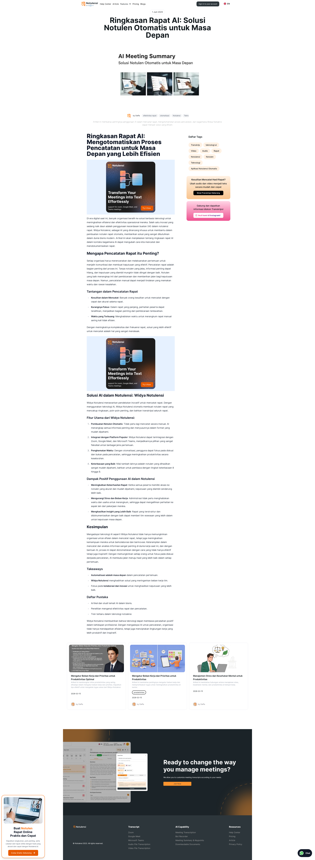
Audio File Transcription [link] (139, 844)
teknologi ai (211, 145)
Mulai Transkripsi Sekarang (208, 193)
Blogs (143, 4)
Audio (205, 151)
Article (116, 4)
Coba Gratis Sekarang (21, 853)
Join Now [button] (177, 784)
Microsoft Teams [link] (136, 840)
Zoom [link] (131, 832)
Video (193, 151)
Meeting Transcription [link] (185, 832)
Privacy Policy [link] (235, 844)
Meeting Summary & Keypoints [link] (189, 840)
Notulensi (195, 157)
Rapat (216, 151)
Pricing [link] (232, 836)
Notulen (209, 157)
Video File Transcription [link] (139, 848)
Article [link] (232, 840)
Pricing (136, 4)
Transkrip (195, 145)
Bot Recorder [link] (181, 836)
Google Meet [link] (134, 836)
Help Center (105, 4)
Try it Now (146, 208)
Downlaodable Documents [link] (187, 844)
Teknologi (195, 162)
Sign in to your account (208, 4)
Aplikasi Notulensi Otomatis (204, 168)
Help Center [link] (234, 832)
